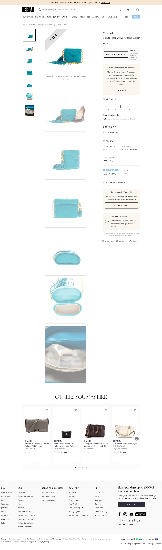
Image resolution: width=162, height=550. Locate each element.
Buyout (21, 508)
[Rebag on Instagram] (125, 514)
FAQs (97, 496)
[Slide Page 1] (75, 467)
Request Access (48, 496)
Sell (136, 17)
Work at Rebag (101, 511)
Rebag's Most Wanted (27, 515)
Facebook (123, 241)
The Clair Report (76, 508)
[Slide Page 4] (86, 467)
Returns (98, 504)
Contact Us (99, 492)
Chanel (108, 33)
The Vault (73, 504)
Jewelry (56, 17)
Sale (103, 17)
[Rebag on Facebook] (120, 514)
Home (24, 24)
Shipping (99, 500)
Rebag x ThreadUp (26, 527)
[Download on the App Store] (140, 514)
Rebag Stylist (74, 511)
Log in (120, 9)
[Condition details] (116, 99)
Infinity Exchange (25, 511)
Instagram (109, 241)
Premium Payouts (25, 519)
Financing (99, 508)
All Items (32, 24)
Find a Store (74, 500)
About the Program (50, 492)
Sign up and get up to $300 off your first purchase (136, 489)
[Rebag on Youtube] (131, 514)
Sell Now (21, 492)
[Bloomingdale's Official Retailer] (130, 521)
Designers (39, 17)
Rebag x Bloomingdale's (79, 515)
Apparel (95, 17)
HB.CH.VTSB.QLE (110, 174)
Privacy (150, 544)
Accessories (85, 17)
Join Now (121, 90)
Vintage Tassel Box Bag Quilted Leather (121, 37)
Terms (158, 544)
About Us (73, 492)
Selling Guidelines (25, 523)
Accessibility (100, 515)
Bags (49, 17)
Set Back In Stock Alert (116, 55)
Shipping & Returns (114, 182)
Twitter (135, 241)
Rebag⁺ (72, 496)
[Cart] (137, 9)
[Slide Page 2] (79, 467)
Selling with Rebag (26, 496)
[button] (65, 50)
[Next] (137, 439)
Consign (21, 500)
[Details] (131, 192)
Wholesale (112, 17)
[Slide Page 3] (83, 467)
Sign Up (129, 9)
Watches (65, 17)
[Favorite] (46, 410)
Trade (126, 17)
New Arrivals (27, 17)
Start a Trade (121, 205)
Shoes (74, 17)
